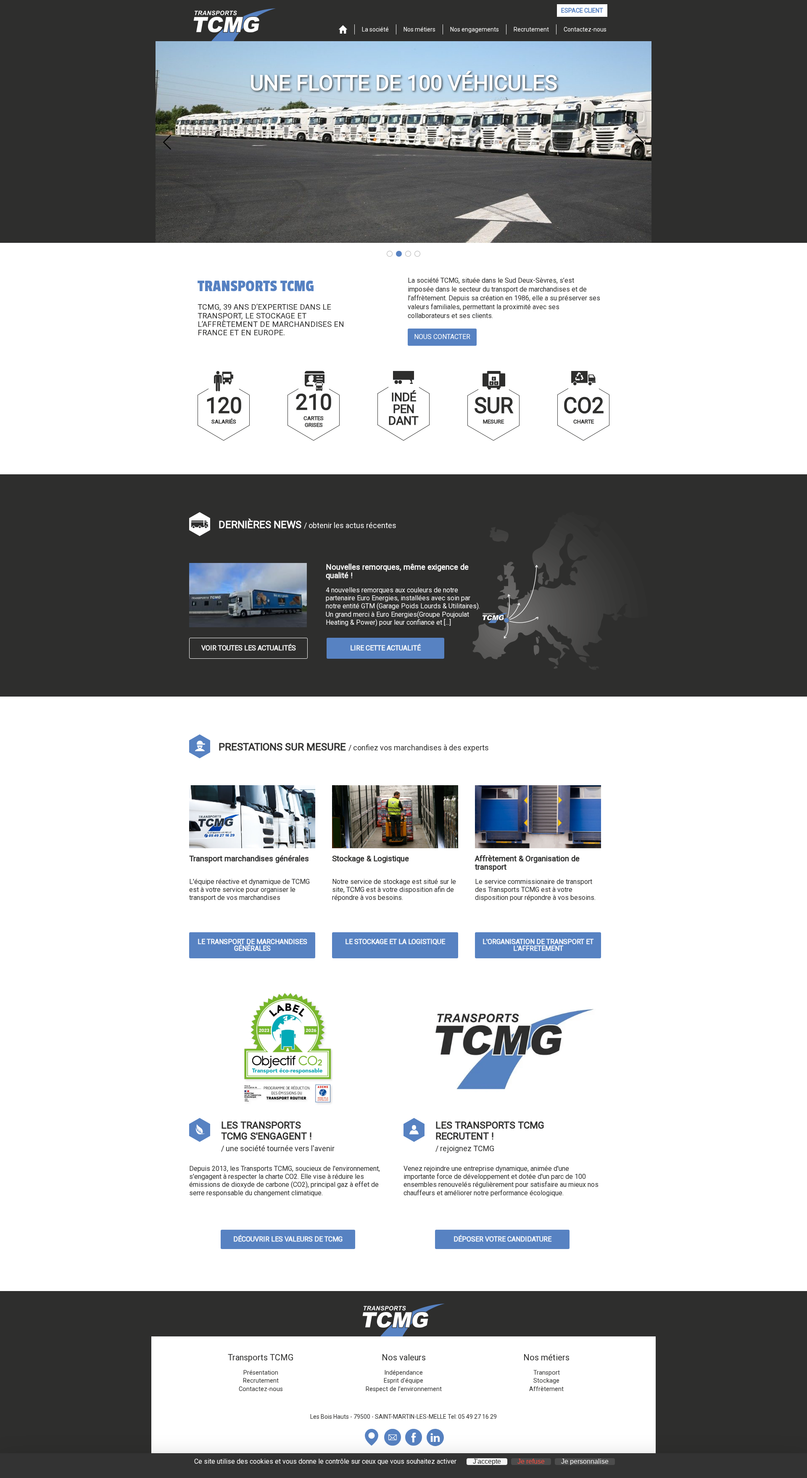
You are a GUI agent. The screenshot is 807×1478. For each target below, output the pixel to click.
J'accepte (487, 1461)
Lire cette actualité (385, 648)
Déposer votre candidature (502, 1239)
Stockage (546, 1381)
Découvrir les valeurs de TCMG (288, 1239)
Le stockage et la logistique (395, 942)
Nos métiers (419, 29)
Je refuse (531, 1461)
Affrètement (546, 1389)
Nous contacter (442, 337)
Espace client (582, 10)
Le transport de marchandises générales (252, 945)
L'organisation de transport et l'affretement (538, 945)
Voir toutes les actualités (248, 648)
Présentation (260, 1373)
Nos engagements (474, 29)
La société (375, 29)
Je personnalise (585, 1461)
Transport (546, 1373)
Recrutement (531, 29)
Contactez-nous (585, 29)
